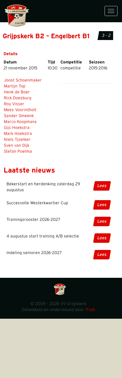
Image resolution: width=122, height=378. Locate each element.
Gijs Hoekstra (17, 128)
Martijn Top (14, 86)
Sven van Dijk (16, 145)
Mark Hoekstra (18, 134)
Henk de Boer (17, 92)
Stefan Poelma (18, 151)
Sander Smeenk (19, 116)
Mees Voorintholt (20, 110)
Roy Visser (14, 104)
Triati (90, 310)
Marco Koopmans (20, 122)
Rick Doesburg (17, 98)
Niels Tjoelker (17, 140)
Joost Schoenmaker (23, 80)
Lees (102, 186)
